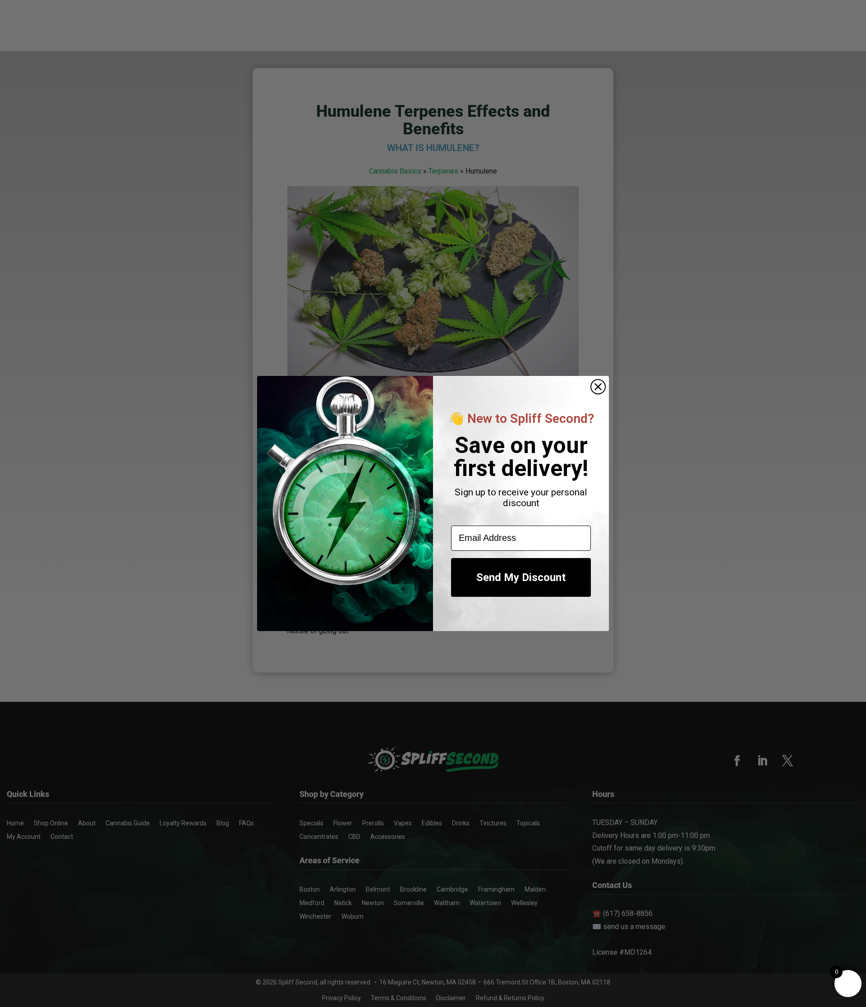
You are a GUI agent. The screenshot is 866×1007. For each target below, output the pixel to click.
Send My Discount (521, 577)
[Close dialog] (598, 387)
